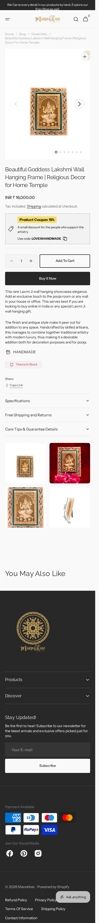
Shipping (34, 201)
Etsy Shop (43, 9)
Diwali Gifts (39, 34)
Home (9, 34)
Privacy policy (46, 895)
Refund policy (16, 895)
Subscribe (47, 760)
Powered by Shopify (53, 882)
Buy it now (47, 273)
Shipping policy (53, 904)
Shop (22, 34)
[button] (7, 19)
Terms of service (19, 904)
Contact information (21, 913)
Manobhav (27, 882)
